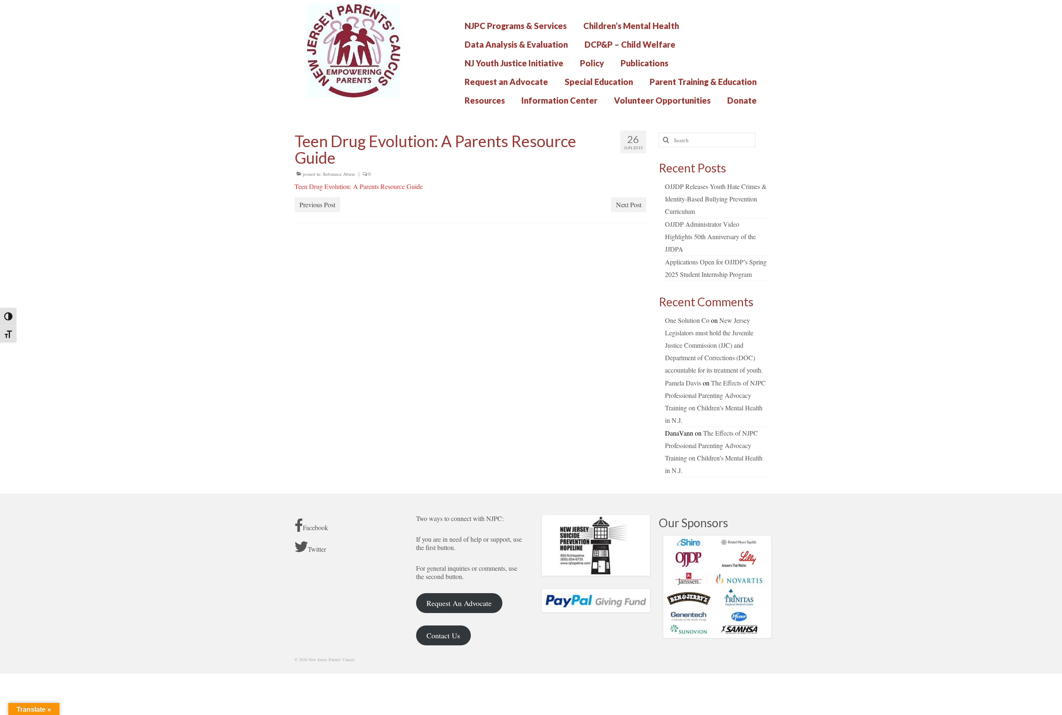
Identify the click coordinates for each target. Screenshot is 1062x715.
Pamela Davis (683, 382)
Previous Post (317, 204)
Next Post (628, 204)
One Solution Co (687, 320)
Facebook (315, 527)
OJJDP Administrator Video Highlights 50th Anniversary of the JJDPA (710, 236)
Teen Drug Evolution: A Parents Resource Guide (359, 186)
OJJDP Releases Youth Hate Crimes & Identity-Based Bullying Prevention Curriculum (716, 199)
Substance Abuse (339, 174)
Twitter (317, 549)
